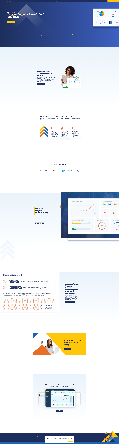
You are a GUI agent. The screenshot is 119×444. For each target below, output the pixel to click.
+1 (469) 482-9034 (39, 439)
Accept (70, 441)
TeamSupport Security (77, 442)
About (81, 442)
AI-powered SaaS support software (46, 118)
